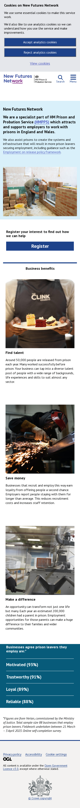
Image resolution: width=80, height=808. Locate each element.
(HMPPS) (41, 121)
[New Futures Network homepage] (27, 80)
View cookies (40, 63)
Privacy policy (12, 754)
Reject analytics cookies (40, 52)
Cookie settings (56, 754)
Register (40, 246)
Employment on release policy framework (32, 152)
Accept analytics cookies (40, 42)
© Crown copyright (40, 798)
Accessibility (33, 754)
